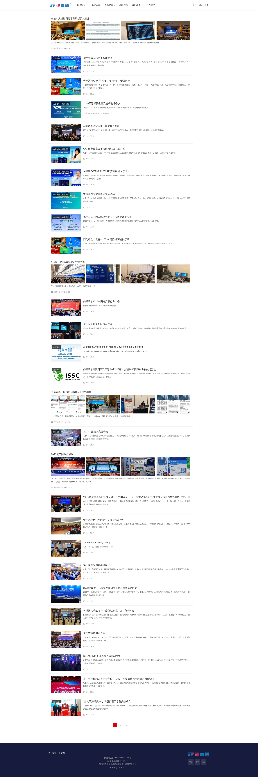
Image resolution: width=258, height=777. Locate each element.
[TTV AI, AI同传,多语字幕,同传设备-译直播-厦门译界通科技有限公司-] (61, 5)
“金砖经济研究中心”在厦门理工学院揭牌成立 (107, 701)
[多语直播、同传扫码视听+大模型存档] (121, 404)
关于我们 (52, 752)
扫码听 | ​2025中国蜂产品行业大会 (101, 301)
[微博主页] (197, 762)
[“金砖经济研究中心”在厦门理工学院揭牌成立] (66, 707)
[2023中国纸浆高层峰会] (66, 437)
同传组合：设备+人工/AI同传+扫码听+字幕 (106, 239)
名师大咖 (123, 5)
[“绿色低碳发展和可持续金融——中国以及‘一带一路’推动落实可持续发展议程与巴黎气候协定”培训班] (66, 503)
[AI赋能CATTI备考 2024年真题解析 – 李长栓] (66, 177)
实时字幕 (56, 48)
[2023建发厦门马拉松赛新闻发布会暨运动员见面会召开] (66, 594)
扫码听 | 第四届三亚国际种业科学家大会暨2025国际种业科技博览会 (119, 369)
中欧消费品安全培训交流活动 (99, 194)
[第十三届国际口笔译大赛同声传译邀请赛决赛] (66, 222)
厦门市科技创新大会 (94, 633)
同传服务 (56, 432)
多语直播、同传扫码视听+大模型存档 (71, 392)
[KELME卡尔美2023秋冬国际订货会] (66, 662)
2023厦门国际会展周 (62, 454)
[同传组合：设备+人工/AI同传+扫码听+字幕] (66, 245)
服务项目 (81, 5)
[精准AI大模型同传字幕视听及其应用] (121, 30)
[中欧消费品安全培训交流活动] (66, 200)
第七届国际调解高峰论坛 (96, 565)
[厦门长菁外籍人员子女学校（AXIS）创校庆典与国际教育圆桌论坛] (66, 684)
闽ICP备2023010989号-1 (117, 761)
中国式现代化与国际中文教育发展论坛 (103, 519)
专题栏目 (109, 5)
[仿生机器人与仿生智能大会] (66, 64)
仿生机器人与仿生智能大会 (97, 57)
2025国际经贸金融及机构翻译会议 (101, 103)
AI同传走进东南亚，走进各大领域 (101, 126)
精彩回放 (65, 104)
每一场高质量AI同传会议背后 (99, 324)
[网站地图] (203, 762)
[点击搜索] (194, 5)
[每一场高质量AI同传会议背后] (66, 330)
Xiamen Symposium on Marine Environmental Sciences (113, 346)
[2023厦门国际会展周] (121, 466)
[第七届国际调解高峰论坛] (66, 571)
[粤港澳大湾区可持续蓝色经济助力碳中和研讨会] (66, 616)
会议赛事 (96, 5)
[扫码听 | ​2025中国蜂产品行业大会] (66, 307)
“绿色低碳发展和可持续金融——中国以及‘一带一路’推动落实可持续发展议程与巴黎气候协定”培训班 (136, 497)
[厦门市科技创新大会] (66, 639)
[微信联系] (200, 5)
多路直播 (56, 194)
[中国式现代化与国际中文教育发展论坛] (66, 525)
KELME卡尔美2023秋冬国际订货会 (102, 655)
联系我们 (150, 5)
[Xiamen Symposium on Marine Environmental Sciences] (66, 353)
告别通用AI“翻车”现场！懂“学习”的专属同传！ (107, 80)
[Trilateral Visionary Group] (66, 548)
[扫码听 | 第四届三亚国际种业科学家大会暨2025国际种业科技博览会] (66, 375)
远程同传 (56, 292)
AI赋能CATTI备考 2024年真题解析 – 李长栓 (106, 171)
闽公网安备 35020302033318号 (117, 757)
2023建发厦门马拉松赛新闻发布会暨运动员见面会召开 (112, 587)
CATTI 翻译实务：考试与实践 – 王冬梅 (104, 148)
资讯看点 (136, 5)
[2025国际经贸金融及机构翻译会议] (66, 109)
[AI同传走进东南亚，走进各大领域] (66, 132)
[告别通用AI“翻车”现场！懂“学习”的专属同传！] (66, 86)
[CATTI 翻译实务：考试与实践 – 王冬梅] (66, 154)
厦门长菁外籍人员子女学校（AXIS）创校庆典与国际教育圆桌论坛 (118, 678)
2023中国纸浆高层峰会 (95, 431)
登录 (206, 5)
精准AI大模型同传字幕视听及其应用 (70, 18)
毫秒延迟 (56, 347)
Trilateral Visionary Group (96, 542)
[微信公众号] (191, 762)
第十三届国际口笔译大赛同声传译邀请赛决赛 (107, 216)
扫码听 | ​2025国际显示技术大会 (68, 262)
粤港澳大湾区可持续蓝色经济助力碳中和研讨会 (108, 610)
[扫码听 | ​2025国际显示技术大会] (121, 273)
